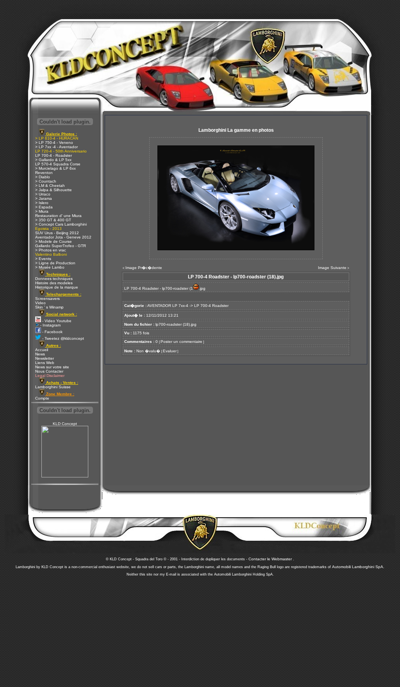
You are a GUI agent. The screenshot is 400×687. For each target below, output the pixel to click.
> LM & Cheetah (50, 185)
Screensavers (47, 298)
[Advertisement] (200, 629)
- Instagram (50, 325)
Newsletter (44, 358)
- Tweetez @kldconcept (62, 338)
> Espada (44, 207)
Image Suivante (332, 267)
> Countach (45, 181)
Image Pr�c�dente (143, 267)
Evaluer (170, 351)
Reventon (44, 172)
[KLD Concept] (64, 476)
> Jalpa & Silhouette (53, 190)
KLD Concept (65, 424)
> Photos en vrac (50, 250)
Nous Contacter (49, 371)
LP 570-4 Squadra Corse (57, 164)
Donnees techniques (54, 278)
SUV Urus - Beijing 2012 (57, 233)
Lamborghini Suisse (53, 387)
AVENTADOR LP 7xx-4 (167, 305)
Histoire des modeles (54, 283)
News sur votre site (52, 367)
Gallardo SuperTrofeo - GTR (60, 246)
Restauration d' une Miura (58, 215)
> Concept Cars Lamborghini (61, 224)
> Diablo (42, 177)
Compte (42, 398)
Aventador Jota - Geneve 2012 (63, 237)
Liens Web (44, 363)
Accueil (41, 350)
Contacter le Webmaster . (271, 559)
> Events (43, 259)
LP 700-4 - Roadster (53, 155)
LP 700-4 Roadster (211, 305)
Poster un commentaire (181, 341)
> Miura (41, 211)
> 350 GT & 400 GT (53, 220)
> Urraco (42, 194)
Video (40, 303)
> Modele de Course (53, 241)
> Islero (41, 203)
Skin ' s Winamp (49, 307)
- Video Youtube (56, 321)
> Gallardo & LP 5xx (53, 160)
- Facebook (51, 332)
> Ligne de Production (55, 263)
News (40, 354)
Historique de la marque (56, 287)
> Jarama (43, 198)
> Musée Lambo (49, 267)
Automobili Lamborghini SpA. (358, 567)
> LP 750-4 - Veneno (54, 142)
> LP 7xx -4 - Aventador (56, 147)
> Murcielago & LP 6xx (55, 168)
